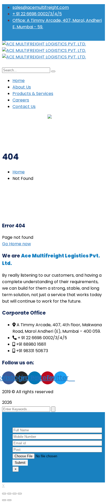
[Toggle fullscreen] (14, 493)
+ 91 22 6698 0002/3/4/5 (37, 14)
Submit (20, 463)
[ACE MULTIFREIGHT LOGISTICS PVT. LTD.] (44, 44)
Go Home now (16, 244)
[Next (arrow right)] (9, 500)
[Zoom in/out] (20, 493)
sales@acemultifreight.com (40, 7)
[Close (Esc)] (4, 493)
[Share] (9, 493)
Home (18, 172)
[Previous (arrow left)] (4, 500)
